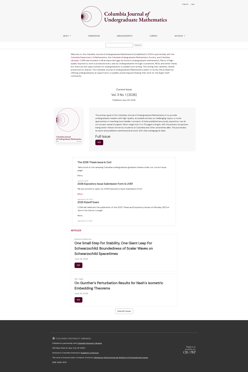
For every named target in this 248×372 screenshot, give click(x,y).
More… (81, 175)
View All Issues (124, 311)
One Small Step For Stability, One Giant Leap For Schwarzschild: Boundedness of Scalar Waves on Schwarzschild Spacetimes (114, 248)
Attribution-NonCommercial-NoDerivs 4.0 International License (121, 357)
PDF (99, 142)
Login (193, 4)
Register (185, 4)
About (66, 36)
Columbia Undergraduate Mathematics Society (134, 57)
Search (138, 45)
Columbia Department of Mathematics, (89, 57)
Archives (179, 36)
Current (153, 36)
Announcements (124, 36)
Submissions (94, 36)
